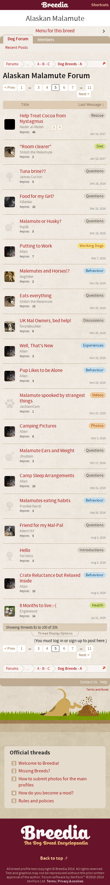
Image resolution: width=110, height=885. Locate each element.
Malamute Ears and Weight (47, 450)
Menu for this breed (55, 31)
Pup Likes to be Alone (41, 370)
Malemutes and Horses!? (45, 271)
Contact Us (88, 682)
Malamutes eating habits (45, 500)
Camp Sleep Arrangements (47, 475)
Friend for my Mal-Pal (41, 525)
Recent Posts (16, 47)
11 (89, 87)
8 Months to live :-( (38, 605)
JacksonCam (30, 406)
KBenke (26, 202)
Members (46, 40)
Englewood (28, 611)
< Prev (9, 87)
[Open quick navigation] (103, 64)
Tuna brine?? (33, 171)
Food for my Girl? (37, 196)
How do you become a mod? (46, 793)
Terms (51, 881)
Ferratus (26, 556)
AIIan (24, 251)
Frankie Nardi (30, 506)
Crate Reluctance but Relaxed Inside (50, 578)
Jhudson (26, 456)
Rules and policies (36, 801)
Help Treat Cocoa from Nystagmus (43, 118)
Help (103, 682)
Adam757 (27, 531)
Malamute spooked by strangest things (52, 398)
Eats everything (36, 295)
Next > (84, 94)
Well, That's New (36, 345)
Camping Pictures (38, 426)
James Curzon (31, 177)
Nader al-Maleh (32, 127)
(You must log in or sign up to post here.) (70, 641)
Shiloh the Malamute (36, 152)
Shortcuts (100, 5)
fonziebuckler (30, 326)
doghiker (27, 276)
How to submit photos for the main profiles (52, 782)
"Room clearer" (35, 146)
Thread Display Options (55, 633)
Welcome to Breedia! (38, 763)
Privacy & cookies (70, 881)
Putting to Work (36, 246)
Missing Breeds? (34, 771)
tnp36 (24, 227)
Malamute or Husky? (40, 221)
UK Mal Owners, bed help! (45, 320)
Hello (25, 550)
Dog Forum (18, 39)
